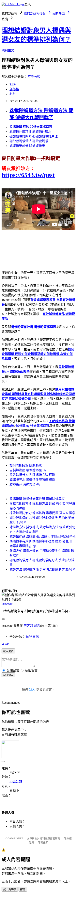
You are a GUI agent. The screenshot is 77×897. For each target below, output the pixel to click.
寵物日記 (32, 636)
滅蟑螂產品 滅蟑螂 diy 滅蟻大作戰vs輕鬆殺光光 (42, 536)
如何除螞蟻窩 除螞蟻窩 (25, 465)
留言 (37, 625)
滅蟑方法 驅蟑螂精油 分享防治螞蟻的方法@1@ (42, 569)
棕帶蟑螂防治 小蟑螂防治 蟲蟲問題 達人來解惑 (42, 513)
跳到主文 (8, 50)
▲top (5, 643)
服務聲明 (43, 842)
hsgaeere (7, 603)
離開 (22, 889)
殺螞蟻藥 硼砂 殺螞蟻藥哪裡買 (30, 127)
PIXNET (18, 838)
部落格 (14, 89)
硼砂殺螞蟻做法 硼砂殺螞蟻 (28, 141)
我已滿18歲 (9, 889)
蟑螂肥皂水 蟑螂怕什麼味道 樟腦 (32, 479)
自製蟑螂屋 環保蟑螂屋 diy (28, 470)
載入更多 (8, 651)
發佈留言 (8, 675)
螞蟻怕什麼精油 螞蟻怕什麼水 (30, 131)
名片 (12, 94)
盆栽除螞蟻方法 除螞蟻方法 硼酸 (32, 475)
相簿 (12, 84)
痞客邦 (28, 625)
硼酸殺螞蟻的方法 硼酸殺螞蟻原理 (33, 136)
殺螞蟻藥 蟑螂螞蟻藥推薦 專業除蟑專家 (37, 499)
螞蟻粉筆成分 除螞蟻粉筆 (27, 145)
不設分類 (34, 76)
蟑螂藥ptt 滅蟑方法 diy (24, 484)
